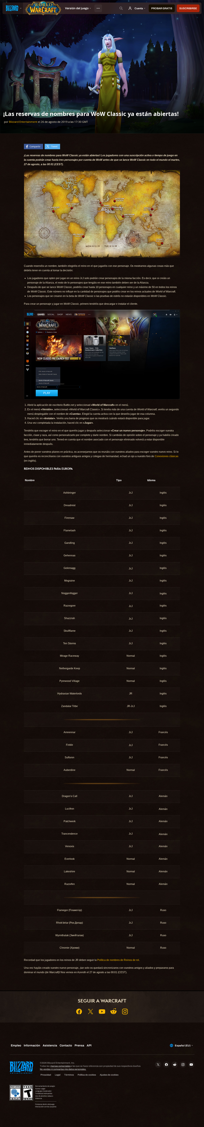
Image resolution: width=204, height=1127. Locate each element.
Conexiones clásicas (166, 456)
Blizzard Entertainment (23, 122)
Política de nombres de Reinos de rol (118, 960)
